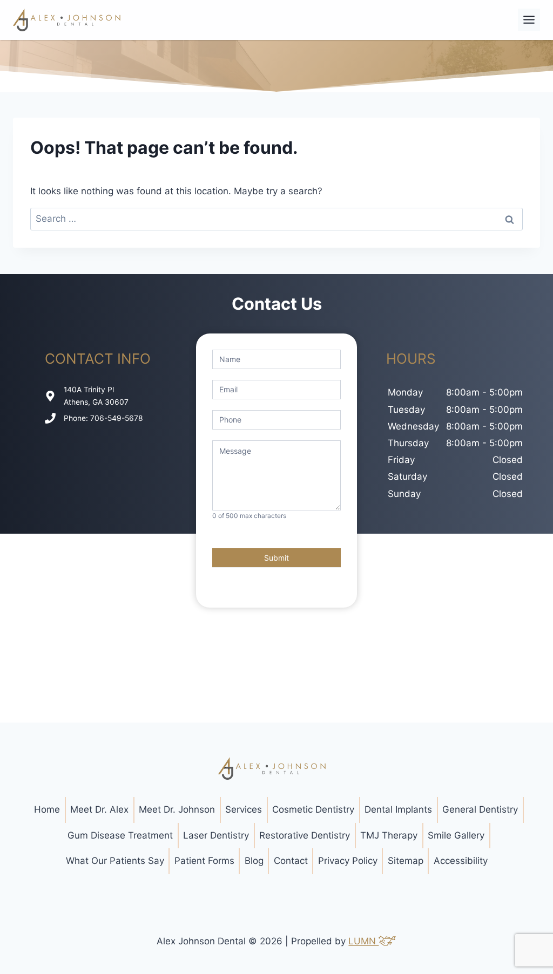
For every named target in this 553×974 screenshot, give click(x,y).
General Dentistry (480, 809)
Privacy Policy (347, 860)
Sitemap (405, 860)
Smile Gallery (456, 835)
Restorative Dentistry (304, 835)
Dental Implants (398, 809)
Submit (276, 557)
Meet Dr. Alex (99, 809)
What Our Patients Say (115, 860)
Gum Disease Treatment (120, 835)
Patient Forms (204, 860)
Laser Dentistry (216, 835)
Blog (254, 860)
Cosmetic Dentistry (313, 809)
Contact (291, 860)
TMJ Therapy (388, 835)
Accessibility (461, 860)
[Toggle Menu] (529, 20)
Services (243, 809)
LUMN (363, 941)
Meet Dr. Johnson (177, 809)
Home (47, 809)
